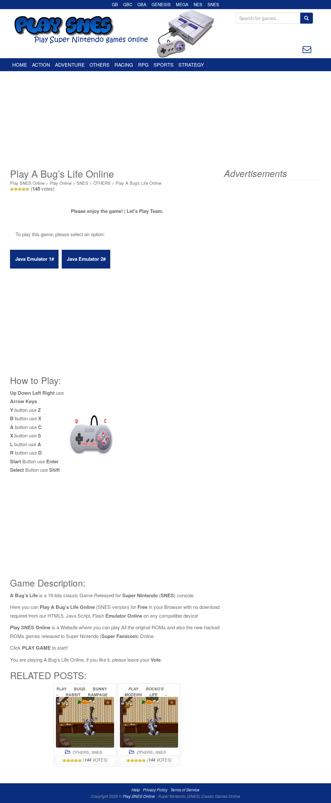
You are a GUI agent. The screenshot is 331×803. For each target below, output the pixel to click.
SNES (213, 4)
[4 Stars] (24, 189)
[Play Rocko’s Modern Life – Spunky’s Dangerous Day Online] (149, 722)
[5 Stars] (27, 189)
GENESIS (161, 4)
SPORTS (164, 64)
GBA (141, 4)
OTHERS (100, 64)
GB (115, 4)
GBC (127, 4)
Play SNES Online (27, 183)
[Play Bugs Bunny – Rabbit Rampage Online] (85, 722)
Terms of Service (184, 789)
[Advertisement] (165, 119)
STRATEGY (191, 64)
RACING (123, 64)
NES (198, 4)
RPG (143, 64)
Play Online (60, 183)
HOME (19, 64)
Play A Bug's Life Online (138, 183)
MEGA (182, 4)
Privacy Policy (155, 789)
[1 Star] (12, 189)
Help (136, 789)
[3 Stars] (20, 189)
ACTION (41, 64)
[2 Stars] (16, 189)
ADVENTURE (70, 64)
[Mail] (307, 48)
